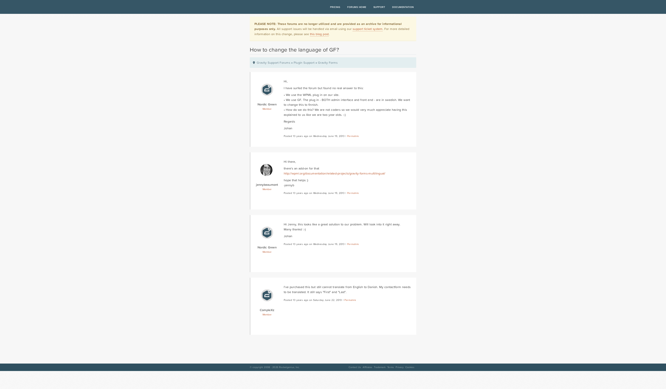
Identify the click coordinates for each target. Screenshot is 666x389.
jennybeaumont (267, 184)
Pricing (335, 7)
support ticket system (368, 28)
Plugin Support (304, 62)
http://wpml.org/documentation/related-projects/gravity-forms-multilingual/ (334, 173)
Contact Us (355, 367)
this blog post (319, 34)
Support (379, 7)
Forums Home (356, 7)
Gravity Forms (328, 62)
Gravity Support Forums (273, 62)
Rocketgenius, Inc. (289, 367)
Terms (390, 367)
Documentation (403, 7)
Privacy (400, 367)
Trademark (380, 367)
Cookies (409, 367)
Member (267, 109)
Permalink (353, 136)
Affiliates (367, 367)
